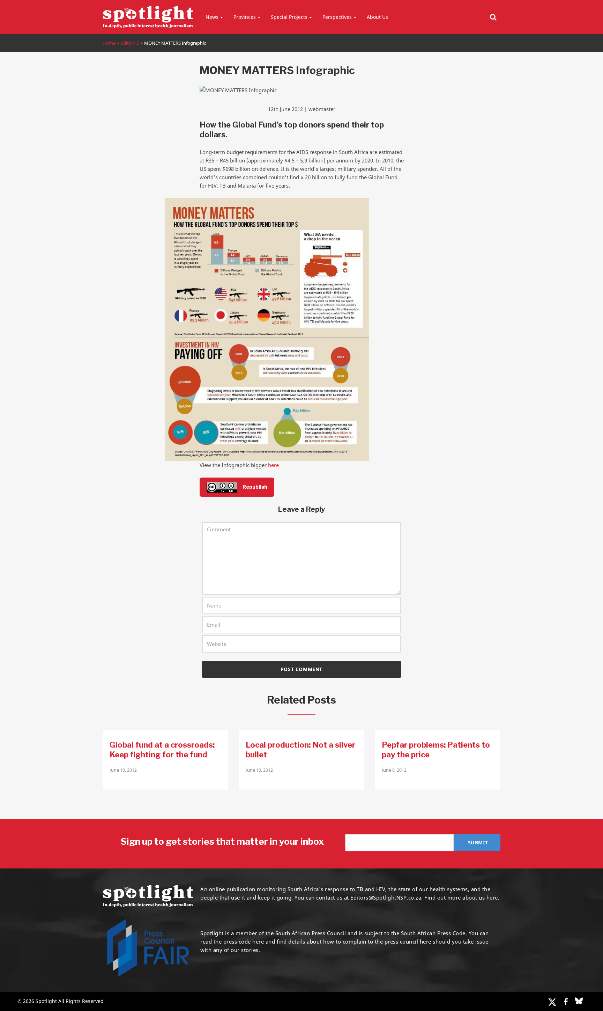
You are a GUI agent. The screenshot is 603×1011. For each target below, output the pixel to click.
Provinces (244, 17)
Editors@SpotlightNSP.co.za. (386, 897)
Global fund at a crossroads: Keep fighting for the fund (162, 749)
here (273, 464)
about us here (480, 897)
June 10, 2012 (123, 770)
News (212, 17)
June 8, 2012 (394, 770)
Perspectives (337, 17)
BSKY (579, 1001)
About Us (377, 17)
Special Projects (289, 17)
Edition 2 (130, 43)
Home (109, 43)
